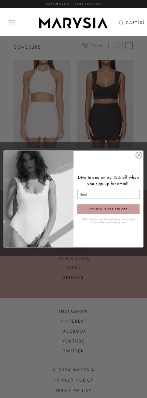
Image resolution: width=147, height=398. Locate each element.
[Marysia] (73, 23)
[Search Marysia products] (123, 22)
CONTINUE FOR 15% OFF (109, 209)
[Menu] (11, 22)
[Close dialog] (139, 155)
